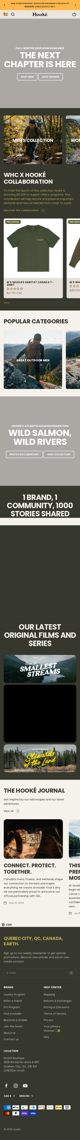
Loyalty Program (14, 994)
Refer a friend (13, 1001)
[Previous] (4, 5)
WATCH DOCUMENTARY (24, 454)
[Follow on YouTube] (25, 1085)
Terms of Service (55, 1014)
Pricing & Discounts (56, 1007)
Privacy (48, 1020)
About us (9, 1033)
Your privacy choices (52, 1028)
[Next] (75, 5)
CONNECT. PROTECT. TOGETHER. (30, 868)
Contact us (11, 1039)
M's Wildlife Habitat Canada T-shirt (30, 283)
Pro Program (12, 1007)
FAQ (46, 1037)
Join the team (13, 1026)
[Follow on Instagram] (15, 1085)
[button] (15, 289)
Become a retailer (15, 1020)
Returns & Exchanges (58, 1001)
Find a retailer (13, 1014)
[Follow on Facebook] (6, 1085)
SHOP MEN (27, 76)
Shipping (49, 994)
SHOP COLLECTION (59, 454)
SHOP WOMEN (50, 76)
